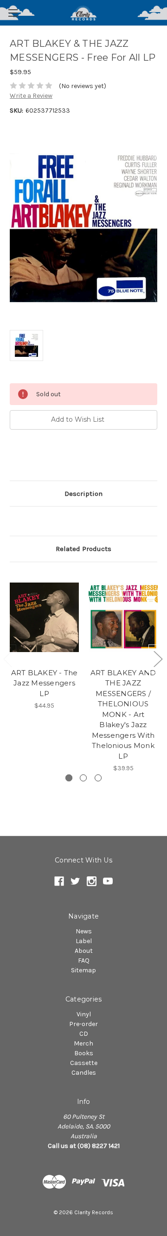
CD (83, 1034)
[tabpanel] (44, 641)
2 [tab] (83, 777)
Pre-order (83, 1024)
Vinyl (84, 1014)
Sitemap (83, 970)
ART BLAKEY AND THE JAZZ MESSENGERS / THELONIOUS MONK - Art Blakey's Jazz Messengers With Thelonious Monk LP (123, 714)
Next (157, 659)
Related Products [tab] (83, 549)
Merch (83, 1043)
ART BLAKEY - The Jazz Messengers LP (44, 683)
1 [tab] (68, 777)
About (84, 951)
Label (84, 941)
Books (83, 1053)
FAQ (84, 960)
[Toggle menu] (13, 12)
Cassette (83, 1063)
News (84, 931)
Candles (83, 1073)
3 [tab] (98, 777)
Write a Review (31, 96)
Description (83, 493)
